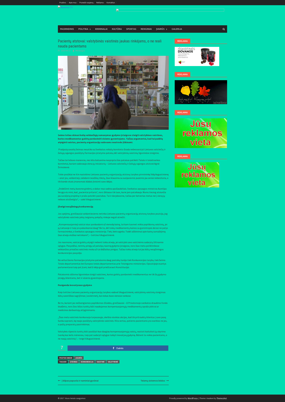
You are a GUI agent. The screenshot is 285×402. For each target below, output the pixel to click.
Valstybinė (113, 362)
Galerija (177, 29)
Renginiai (146, 29)
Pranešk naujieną (86, 3)
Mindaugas (80, 50)
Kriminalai (101, 29)
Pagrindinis (67, 29)
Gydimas (73, 362)
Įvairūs (160, 29)
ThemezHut (222, 398)
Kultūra (117, 29)
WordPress (193, 398)
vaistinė (100, 362)
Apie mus (72, 3)
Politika (83, 29)
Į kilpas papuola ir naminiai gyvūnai (80, 380)
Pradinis (62, 3)
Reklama (100, 3)
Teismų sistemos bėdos (153, 380)
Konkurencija (87, 362)
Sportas (131, 29)
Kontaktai (111, 3)
